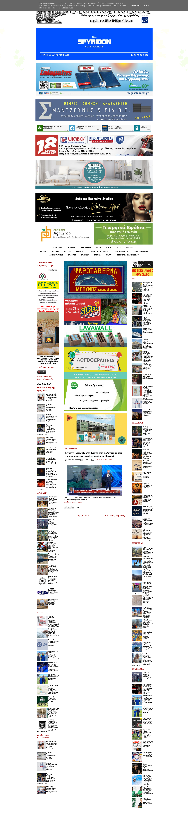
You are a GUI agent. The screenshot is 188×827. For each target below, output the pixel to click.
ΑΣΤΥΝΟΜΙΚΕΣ (81, 251)
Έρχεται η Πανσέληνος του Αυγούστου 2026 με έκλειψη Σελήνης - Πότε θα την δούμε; (51, 472)
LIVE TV (98, 247)
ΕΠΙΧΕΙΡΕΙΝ (72, 255)
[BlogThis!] (68, 507)
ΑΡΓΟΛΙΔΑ (67, 251)
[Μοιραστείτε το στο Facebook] (73, 507)
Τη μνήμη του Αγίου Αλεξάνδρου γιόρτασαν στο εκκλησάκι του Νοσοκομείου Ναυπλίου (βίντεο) (46, 429)
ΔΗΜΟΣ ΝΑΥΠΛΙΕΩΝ (56, 255)
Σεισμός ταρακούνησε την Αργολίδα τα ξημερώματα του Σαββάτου (51, 418)
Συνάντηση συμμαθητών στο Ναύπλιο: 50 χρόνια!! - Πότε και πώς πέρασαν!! (51, 441)
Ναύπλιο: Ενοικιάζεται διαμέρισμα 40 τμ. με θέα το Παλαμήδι (51, 408)
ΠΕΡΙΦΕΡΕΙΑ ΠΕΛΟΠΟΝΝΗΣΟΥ (128, 255)
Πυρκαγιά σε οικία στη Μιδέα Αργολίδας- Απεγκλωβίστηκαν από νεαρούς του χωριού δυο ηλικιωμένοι (47, 484)
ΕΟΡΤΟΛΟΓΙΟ (86, 247)
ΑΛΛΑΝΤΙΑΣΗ (98, 460)
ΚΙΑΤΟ (105, 460)
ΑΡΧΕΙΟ (108, 247)
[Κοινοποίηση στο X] (70, 507)
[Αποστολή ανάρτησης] (77, 507)
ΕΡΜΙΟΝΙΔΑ (85, 255)
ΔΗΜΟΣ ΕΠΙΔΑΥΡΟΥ (122, 251)
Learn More (136, 6)
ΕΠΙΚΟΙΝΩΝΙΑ (130, 247)
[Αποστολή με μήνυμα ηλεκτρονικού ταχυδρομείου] (65, 507)
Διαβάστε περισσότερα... (73, 502)
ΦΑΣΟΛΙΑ (110, 460)
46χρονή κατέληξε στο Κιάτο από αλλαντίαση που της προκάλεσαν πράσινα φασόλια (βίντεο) (93, 454)
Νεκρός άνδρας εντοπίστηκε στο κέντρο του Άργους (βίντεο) (51, 461)
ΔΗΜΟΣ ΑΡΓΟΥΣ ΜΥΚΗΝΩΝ (100, 251)
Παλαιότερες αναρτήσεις (114, 516)
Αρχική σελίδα (84, 516)
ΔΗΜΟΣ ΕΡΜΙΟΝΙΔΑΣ (140, 251)
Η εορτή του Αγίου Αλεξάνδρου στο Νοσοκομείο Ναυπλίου (51, 450)
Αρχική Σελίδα (57, 247)
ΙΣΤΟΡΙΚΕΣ (97, 255)
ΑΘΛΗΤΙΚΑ (55, 251)
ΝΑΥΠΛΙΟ (109, 255)
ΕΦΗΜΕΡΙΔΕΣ (71, 247)
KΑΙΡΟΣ (118, 247)
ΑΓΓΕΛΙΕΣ (43, 251)
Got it (146, 6)
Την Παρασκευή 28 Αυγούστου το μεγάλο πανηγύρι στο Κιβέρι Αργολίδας (51, 397)
